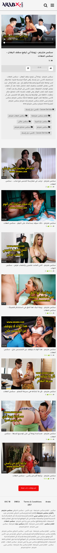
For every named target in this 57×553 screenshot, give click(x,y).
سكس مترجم (42, 127)
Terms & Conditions (33, 502)
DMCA (17, 502)
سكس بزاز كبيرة (41, 122)
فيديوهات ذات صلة (28, 488)
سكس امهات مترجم (17, 116)
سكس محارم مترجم (23, 127)
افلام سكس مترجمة (40, 116)
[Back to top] (52, 547)
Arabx (48, 502)
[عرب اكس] (13, 5)
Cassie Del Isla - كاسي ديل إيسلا (39, 110)
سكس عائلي (23, 122)
